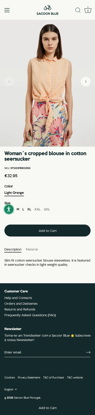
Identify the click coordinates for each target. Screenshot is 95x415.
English (8, 389)
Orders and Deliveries (21, 303)
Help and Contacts (18, 297)
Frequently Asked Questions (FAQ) (30, 315)
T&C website (75, 377)
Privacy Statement (29, 377)
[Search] (78, 11)
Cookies (9, 377)
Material (32, 249)
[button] (9, 81)
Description (12, 249)
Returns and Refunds (19, 309)
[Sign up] (88, 352)
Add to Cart (48, 407)
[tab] (15, 249)
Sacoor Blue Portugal (27, 397)
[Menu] (7, 10)
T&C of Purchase (53, 377)
